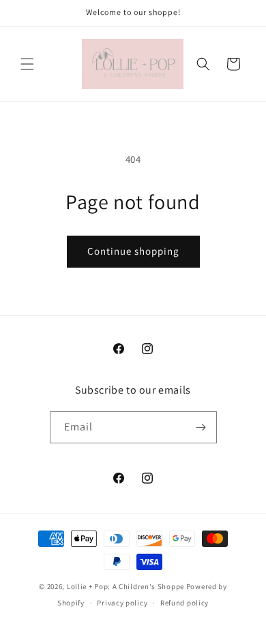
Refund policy (184, 602)
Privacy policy (122, 602)
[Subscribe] (201, 427)
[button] (27, 64)
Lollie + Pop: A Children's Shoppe (125, 586)
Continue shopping (133, 250)
